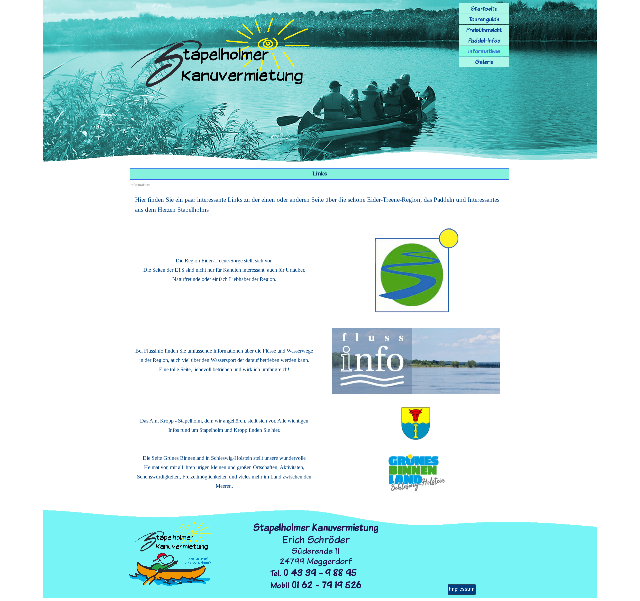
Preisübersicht (484, 30)
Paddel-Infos (484, 40)
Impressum (462, 589)
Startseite (484, 8)
